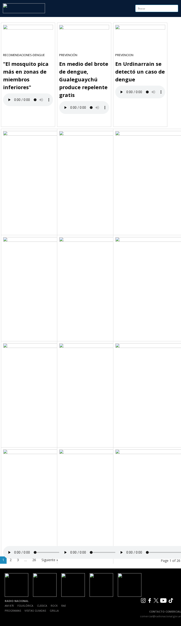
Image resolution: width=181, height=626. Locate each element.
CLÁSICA (42, 605)
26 (34, 560)
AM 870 (9, 605)
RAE (63, 605)
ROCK (54, 605)
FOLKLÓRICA (25, 605)
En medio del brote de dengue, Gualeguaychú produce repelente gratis (83, 79)
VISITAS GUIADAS (35, 610)
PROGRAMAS (13, 610)
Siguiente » (49, 560)
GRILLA (54, 610)
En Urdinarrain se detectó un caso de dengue (140, 71)
